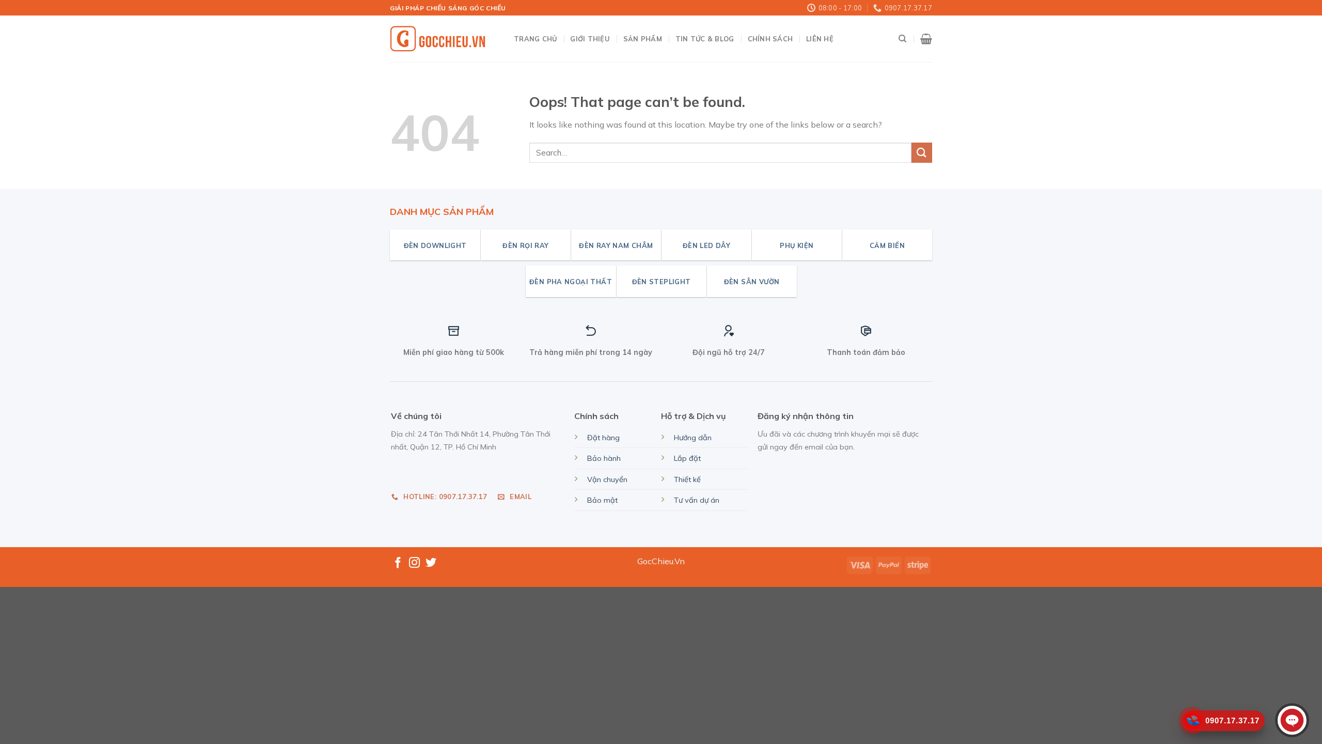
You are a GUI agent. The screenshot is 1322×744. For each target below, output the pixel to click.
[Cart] (926, 38)
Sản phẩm (642, 39)
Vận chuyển (607, 479)
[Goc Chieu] (439, 39)
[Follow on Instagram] (414, 563)
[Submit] (921, 153)
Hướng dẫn (693, 437)
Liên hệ (819, 39)
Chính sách (770, 39)
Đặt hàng (603, 437)
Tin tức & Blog (704, 39)
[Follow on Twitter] (431, 563)
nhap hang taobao (426, 471)
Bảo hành (604, 458)
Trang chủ (535, 39)
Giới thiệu (590, 39)
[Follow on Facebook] (397, 563)
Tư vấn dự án (696, 500)
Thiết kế (687, 479)
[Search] (902, 39)
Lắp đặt (687, 458)
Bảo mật (602, 500)
